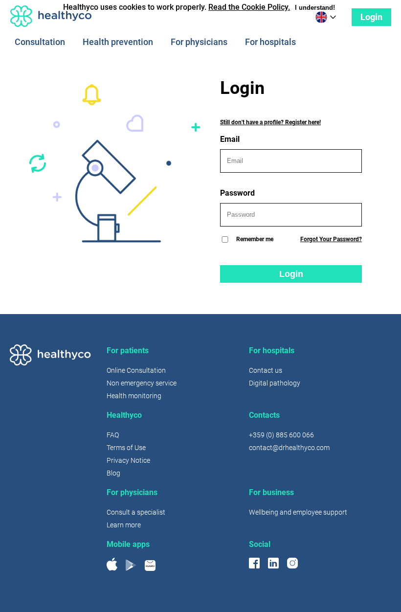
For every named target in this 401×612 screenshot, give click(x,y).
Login (371, 17)
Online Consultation (136, 370)
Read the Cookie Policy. (249, 7)
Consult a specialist (136, 512)
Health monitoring (134, 396)
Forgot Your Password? (331, 239)
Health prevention (118, 42)
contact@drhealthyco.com (289, 448)
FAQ (113, 435)
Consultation (40, 42)
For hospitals (270, 42)
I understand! (315, 7)
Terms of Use (126, 448)
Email (230, 139)
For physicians (199, 42)
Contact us (265, 370)
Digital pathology (274, 383)
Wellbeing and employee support (298, 512)
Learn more (124, 525)
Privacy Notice (128, 460)
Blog (113, 473)
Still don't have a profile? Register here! (270, 122)
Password (237, 193)
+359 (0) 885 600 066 (281, 435)
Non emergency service (142, 383)
